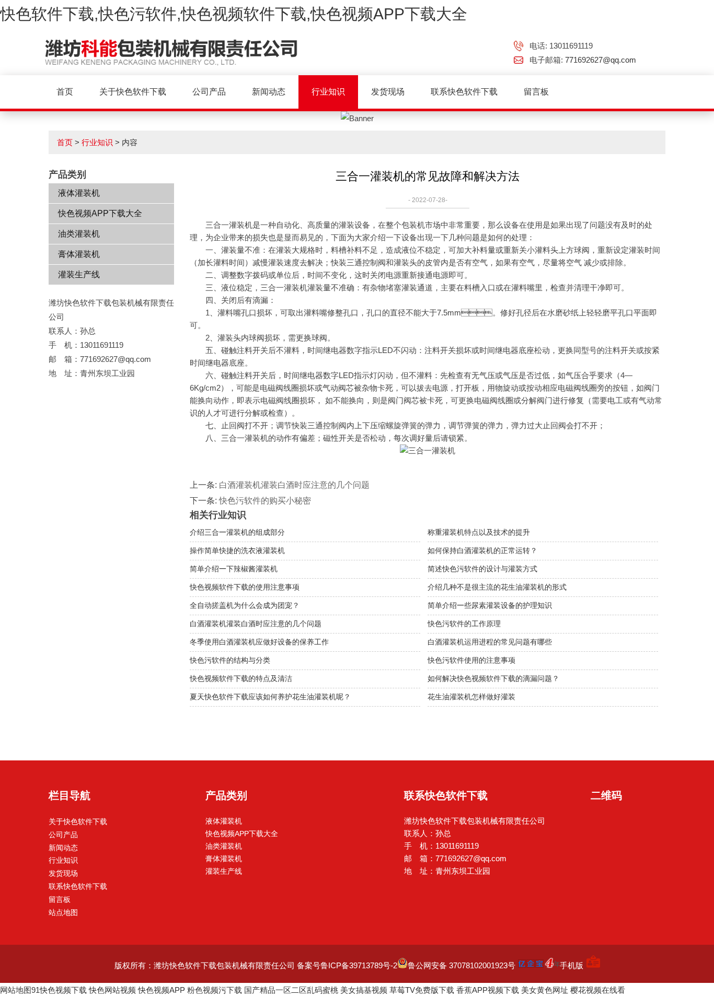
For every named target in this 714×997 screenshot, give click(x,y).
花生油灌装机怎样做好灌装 (471, 697)
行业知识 (328, 91)
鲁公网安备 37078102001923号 (461, 965)
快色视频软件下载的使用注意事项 (245, 587)
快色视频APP (161, 990)
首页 (64, 91)
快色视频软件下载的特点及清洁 (241, 678)
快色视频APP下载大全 (100, 213)
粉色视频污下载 (214, 990)
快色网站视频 (112, 990)
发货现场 (388, 91)
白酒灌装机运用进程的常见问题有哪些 (490, 642)
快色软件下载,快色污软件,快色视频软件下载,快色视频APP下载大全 (233, 13)
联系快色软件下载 (464, 91)
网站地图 (15, 990)
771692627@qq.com (600, 59)
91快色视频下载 (59, 990)
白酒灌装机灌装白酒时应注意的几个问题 (294, 484)
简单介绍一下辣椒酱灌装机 (234, 569)
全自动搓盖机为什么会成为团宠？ (245, 605)
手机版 (571, 965)
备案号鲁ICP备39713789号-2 (347, 965)
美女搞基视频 (363, 990)
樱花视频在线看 (597, 990)
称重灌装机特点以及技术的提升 (479, 532)
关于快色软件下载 (132, 91)
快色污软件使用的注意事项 (471, 660)
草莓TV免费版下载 (421, 990)
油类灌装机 (79, 233)
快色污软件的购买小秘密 (265, 500)
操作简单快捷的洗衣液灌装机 (237, 550)
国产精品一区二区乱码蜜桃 (291, 990)
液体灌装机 (79, 193)
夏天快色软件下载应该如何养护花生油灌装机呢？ (270, 697)
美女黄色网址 (544, 990)
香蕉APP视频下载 (487, 990)
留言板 (536, 91)
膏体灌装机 (79, 254)
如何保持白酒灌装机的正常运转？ (482, 550)
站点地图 (63, 912)
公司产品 (209, 91)
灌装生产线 (79, 274)
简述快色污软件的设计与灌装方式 (482, 569)
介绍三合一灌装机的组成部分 (237, 532)
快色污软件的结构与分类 (230, 660)
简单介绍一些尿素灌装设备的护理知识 (490, 605)
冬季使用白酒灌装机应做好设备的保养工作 (259, 642)
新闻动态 (268, 91)
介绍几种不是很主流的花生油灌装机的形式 (497, 587)
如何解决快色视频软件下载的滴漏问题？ (493, 678)
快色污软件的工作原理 (464, 623)
